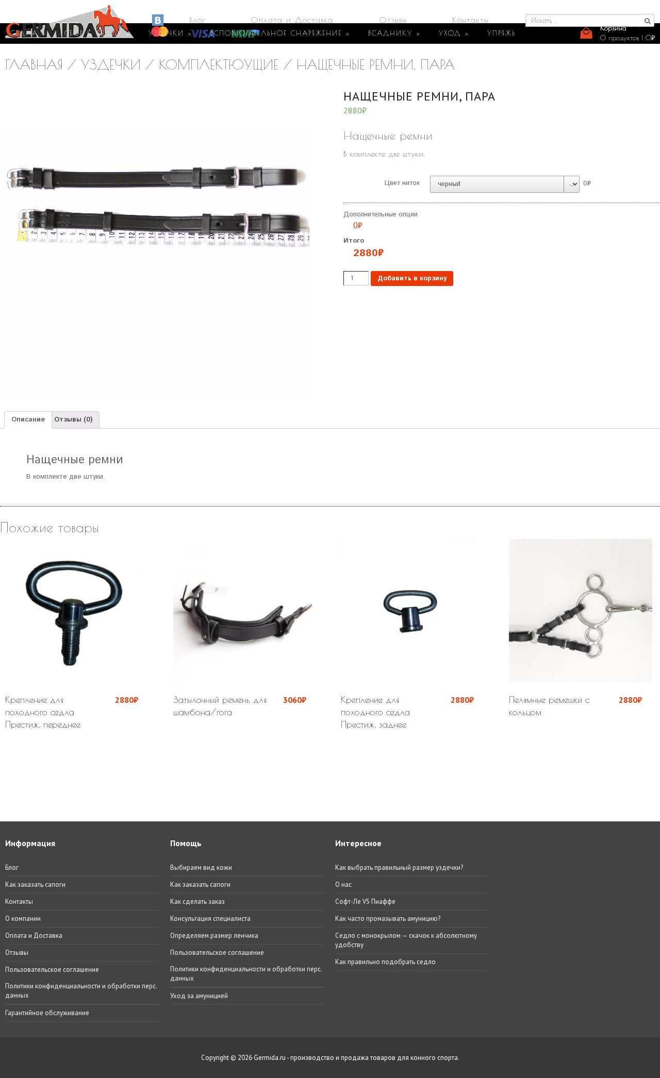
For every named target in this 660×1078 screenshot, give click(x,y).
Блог (197, 19)
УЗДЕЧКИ (170, 33)
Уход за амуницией (199, 995)
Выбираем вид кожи (201, 867)
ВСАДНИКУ (394, 33)
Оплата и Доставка (292, 19)
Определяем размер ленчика (214, 935)
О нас (343, 884)
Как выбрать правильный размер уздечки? (399, 867)
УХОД (454, 33)
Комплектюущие (218, 64)
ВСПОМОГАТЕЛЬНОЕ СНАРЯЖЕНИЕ (280, 33)
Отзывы (393, 19)
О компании (23, 918)
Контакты (470, 19)
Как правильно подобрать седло (385, 961)
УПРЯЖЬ (501, 33)
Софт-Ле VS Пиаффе (365, 901)
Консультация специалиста (210, 918)
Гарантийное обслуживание (47, 1012)
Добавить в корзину (412, 278)
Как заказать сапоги (35, 884)
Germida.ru (270, 1057)
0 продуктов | (627, 37)
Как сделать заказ (197, 901)
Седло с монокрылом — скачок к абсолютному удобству (406, 940)
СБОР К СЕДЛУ (97, 33)
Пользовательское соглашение (52, 969)
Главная (34, 64)
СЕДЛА (28, 33)
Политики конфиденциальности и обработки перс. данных (81, 991)
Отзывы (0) (73, 420)
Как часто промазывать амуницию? (387, 918)
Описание (28, 420)
